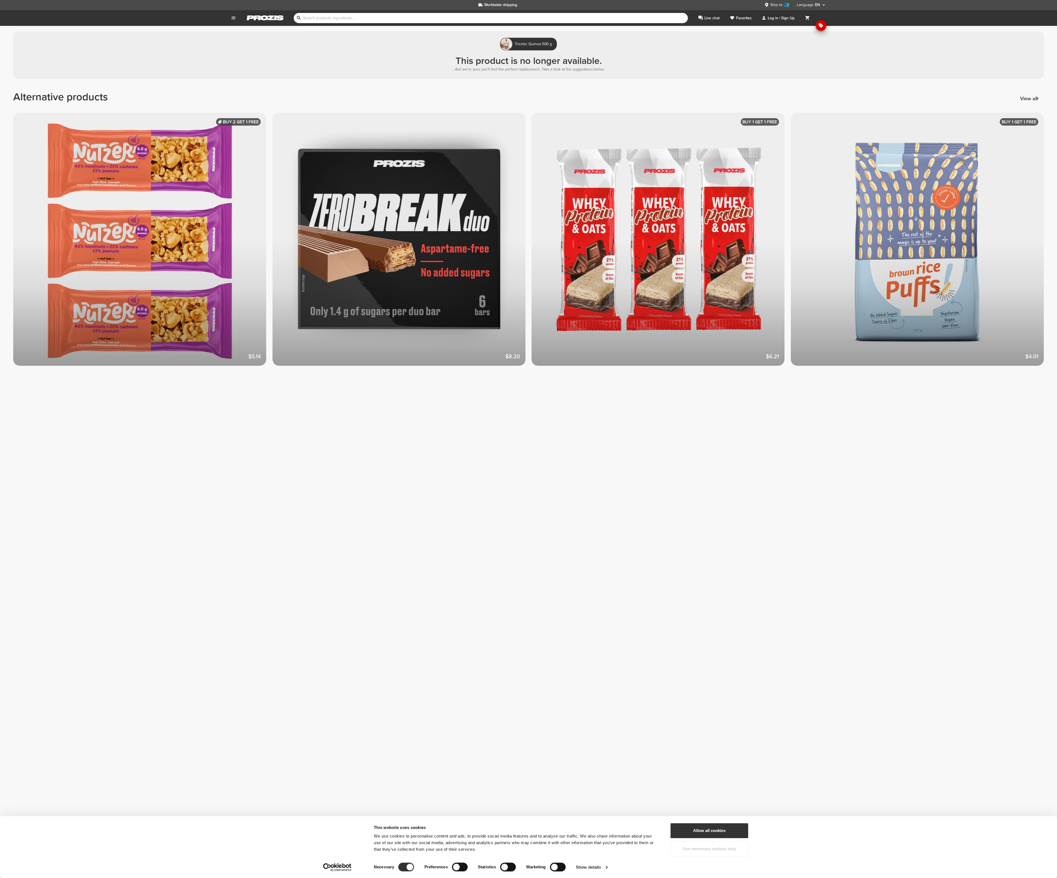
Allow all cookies (709, 830)
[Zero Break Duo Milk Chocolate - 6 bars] (402, 242)
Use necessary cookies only (709, 848)
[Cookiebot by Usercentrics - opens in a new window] (337, 867)
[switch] (460, 867)
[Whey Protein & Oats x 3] (661, 242)
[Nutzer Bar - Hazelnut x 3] (143, 242)
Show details (588, 867)
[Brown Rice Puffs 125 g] (920, 242)
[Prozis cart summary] (807, 18)
